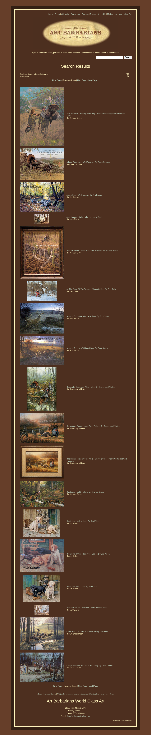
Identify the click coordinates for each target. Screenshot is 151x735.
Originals (65, 14)
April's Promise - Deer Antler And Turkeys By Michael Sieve (92, 250)
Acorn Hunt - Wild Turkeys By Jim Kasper (85, 195)
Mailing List (112, 14)
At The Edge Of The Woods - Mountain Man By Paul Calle (92, 289)
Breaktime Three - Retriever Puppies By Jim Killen (88, 554)
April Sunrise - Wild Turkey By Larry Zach (85, 217)
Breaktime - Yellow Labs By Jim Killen (83, 521)
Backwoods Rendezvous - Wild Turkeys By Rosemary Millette (93, 426)
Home (50, 14)
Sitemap (47, 694)
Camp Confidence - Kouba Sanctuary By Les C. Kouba (90, 665)
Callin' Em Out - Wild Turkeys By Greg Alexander (88, 632)
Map (120, 14)
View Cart (128, 14)
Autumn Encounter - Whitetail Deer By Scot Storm (88, 316)
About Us (102, 14)
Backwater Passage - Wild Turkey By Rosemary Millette (91, 387)
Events (93, 14)
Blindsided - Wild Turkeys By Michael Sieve (86, 492)
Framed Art (75, 14)
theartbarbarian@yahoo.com (78, 716)
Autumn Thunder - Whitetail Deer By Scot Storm (87, 348)
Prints (57, 14)
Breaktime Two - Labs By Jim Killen (82, 586)
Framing (85, 14)
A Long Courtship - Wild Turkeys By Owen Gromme (89, 162)
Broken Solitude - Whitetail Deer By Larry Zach (87, 608)
